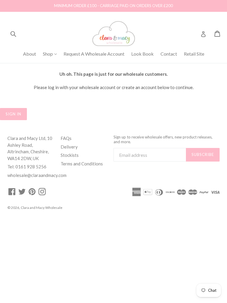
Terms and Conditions (82, 163)
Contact (168, 54)
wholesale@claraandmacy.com (37, 175)
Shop (51, 54)
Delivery (69, 146)
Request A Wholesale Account (94, 54)
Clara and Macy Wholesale (41, 207)
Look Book (142, 54)
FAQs (66, 138)
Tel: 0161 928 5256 (26, 166)
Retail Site (194, 54)
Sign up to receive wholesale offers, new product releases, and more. (163, 139)
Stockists (70, 155)
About (29, 54)
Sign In (13, 114)
